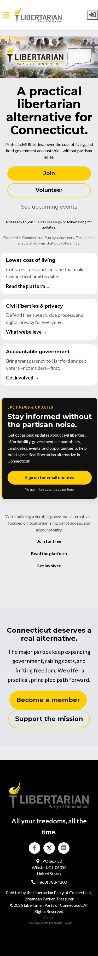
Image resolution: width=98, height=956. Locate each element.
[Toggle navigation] (6, 15)
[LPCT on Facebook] (34, 848)
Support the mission (49, 719)
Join (49, 173)
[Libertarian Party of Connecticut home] (51, 15)
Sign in (49, 917)
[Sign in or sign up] (92, 15)
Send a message (49, 222)
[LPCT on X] (49, 848)
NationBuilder (60, 923)
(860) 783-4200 (52, 881)
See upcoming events (49, 207)
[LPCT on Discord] (64, 848)
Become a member (48, 700)
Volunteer (49, 190)
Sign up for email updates (49, 477)
